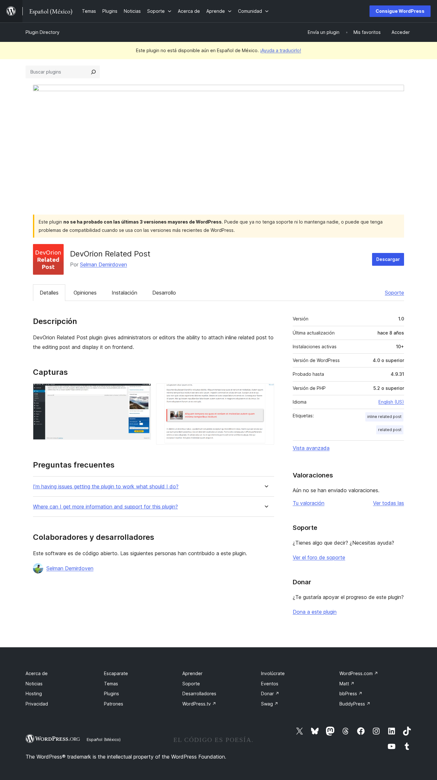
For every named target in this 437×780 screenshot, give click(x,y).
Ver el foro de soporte (319, 557)
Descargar (388, 259)
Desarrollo (164, 292)
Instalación (124, 292)
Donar (270, 693)
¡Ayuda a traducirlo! (280, 50)
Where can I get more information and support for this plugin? (105, 507)
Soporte (394, 292)
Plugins (111, 693)
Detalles (49, 292)
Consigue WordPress (400, 11)
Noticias (34, 683)
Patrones (113, 703)
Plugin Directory (43, 32)
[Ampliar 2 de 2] (265, 392)
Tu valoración (308, 503)
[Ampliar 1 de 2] (142, 392)
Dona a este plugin (315, 612)
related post (389, 429)
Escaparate (116, 673)
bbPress (350, 693)
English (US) (391, 402)
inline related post (384, 416)
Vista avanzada (311, 448)
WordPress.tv (199, 703)
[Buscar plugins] (93, 72)
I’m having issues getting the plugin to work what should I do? (106, 487)
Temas (111, 683)
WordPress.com (358, 673)
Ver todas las (388, 503)
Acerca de (37, 673)
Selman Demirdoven (103, 264)
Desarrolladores (199, 693)
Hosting (34, 693)
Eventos (269, 683)
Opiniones (85, 292)
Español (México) (104, 739)
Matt (346, 683)
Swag (269, 703)
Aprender (192, 673)
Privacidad (37, 703)
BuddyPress (354, 703)
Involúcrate (273, 673)
